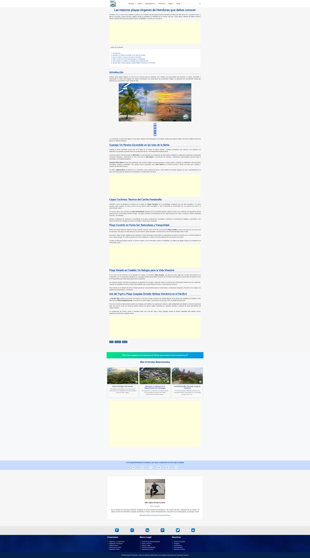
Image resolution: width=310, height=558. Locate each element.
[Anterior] (107, 368)
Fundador (177, 543)
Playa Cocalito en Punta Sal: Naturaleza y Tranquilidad (129, 59)
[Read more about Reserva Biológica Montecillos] (122, 376)
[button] (200, 3)
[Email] (155, 134)
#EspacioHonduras (152, 515)
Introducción (116, 53)
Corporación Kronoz (148, 549)
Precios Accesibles (179, 541)
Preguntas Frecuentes (115, 543)
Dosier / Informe (146, 543)
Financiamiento (178, 547)
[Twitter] (155, 127)
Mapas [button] (171, 3)
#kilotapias (143, 515)
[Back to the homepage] (113, 3)
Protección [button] (161, 3)
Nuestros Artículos (179, 549)
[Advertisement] (155, 32)
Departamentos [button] (150, 3)
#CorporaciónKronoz (164, 515)
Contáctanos (178, 545)
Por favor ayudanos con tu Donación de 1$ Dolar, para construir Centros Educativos (155, 355)
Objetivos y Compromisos (117, 541)
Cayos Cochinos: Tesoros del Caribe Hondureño (127, 57)
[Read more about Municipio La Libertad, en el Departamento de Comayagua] (155, 376)
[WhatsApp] (155, 132)
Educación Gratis (114, 549)
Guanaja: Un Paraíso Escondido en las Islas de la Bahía (129, 55)
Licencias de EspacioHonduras (151, 541)
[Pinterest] (155, 129)
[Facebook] (155, 124)
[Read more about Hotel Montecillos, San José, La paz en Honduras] (187, 376)
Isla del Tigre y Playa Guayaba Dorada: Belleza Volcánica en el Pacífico (134, 63)
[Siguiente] (202, 368)
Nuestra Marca (113, 545)
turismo (125, 342)
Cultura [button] (140, 3)
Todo (111, 342)
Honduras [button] (131, 3)
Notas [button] (178, 3)
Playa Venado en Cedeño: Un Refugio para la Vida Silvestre (130, 61)
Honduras (117, 342)
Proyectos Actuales (115, 547)
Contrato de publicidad (148, 547)
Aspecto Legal (146, 545)
